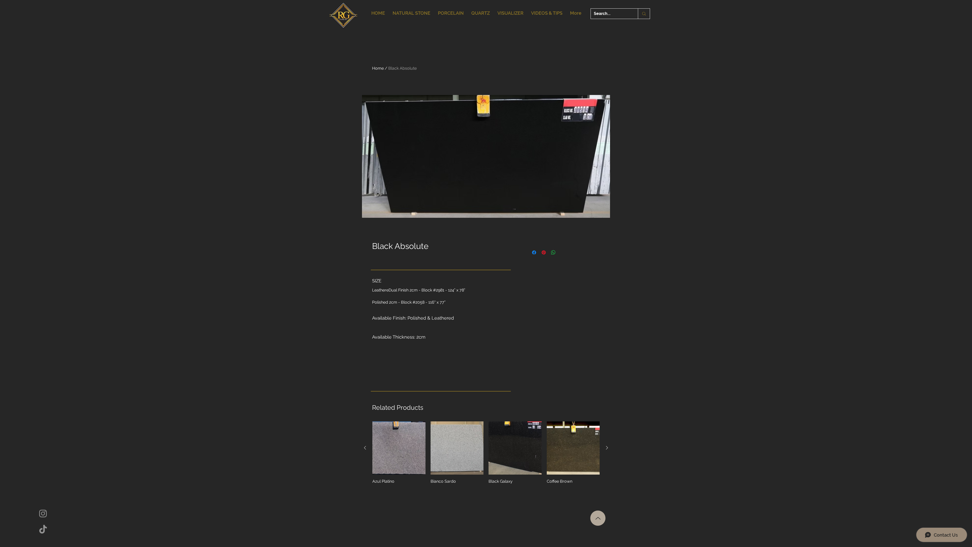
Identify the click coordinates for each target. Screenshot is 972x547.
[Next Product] (607, 448)
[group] (486, 455)
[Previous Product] (365, 448)
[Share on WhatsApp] (553, 252)
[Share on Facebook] (534, 252)
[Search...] (644, 14)
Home (378, 68)
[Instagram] (43, 513)
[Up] (597, 518)
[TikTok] (43, 530)
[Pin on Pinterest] (544, 252)
